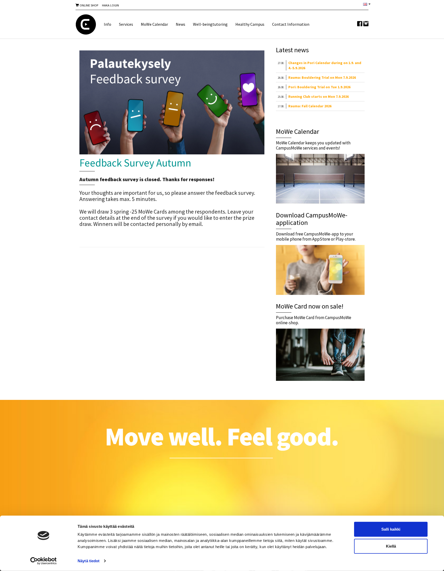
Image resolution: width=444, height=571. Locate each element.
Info (107, 24)
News (180, 24)
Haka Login (110, 5)
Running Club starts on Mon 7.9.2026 (318, 96)
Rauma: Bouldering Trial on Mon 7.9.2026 (322, 77)
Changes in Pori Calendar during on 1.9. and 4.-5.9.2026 (324, 65)
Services (126, 24)
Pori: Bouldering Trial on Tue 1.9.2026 (319, 87)
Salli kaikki (390, 529)
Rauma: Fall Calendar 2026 (309, 106)
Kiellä (391, 546)
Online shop (88, 5)
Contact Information (290, 24)
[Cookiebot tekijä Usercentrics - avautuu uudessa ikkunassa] (43, 561)
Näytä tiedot (88, 561)
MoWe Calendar (154, 24)
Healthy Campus (249, 24)
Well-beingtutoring (210, 24)
